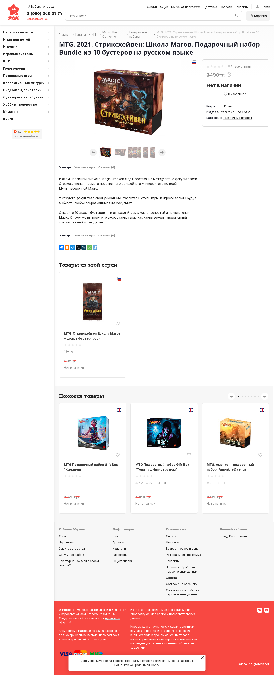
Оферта (171, 577)
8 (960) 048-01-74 (44, 13)
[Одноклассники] (67, 247)
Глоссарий (120, 554)
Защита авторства (72, 548)
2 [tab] (242, 396)
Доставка (210, 7)
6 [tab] (255, 396)
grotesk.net (261, 664)
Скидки (152, 7)
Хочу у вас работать (73, 554)
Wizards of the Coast (235, 112)
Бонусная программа (186, 7)
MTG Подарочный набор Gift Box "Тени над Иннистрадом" (162, 467)
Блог (116, 536)
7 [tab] (258, 396)
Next (162, 152)
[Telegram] (95, 247)
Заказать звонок (37, 18)
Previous (93, 152)
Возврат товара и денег (183, 548)
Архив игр (119, 542)
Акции (164, 7)
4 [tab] (248, 396)
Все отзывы (243, 66)
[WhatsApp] (89, 247)
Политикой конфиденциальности (137, 665)
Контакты (241, 7)
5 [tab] (251, 396)
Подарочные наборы (237, 117)
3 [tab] (245, 396)
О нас (63, 536)
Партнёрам (66, 542)
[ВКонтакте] (61, 247)
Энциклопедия (123, 561)
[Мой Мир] (72, 247)
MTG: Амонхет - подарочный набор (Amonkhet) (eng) (230, 467)
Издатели (119, 548)
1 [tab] (238, 396)
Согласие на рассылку (181, 584)
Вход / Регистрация (233, 536)
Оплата (171, 536)
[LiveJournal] (83, 247)
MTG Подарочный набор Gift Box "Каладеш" (91, 467)
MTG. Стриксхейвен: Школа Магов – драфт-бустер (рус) (92, 335)
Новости (226, 7)
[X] (78, 247)
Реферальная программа (183, 554)
